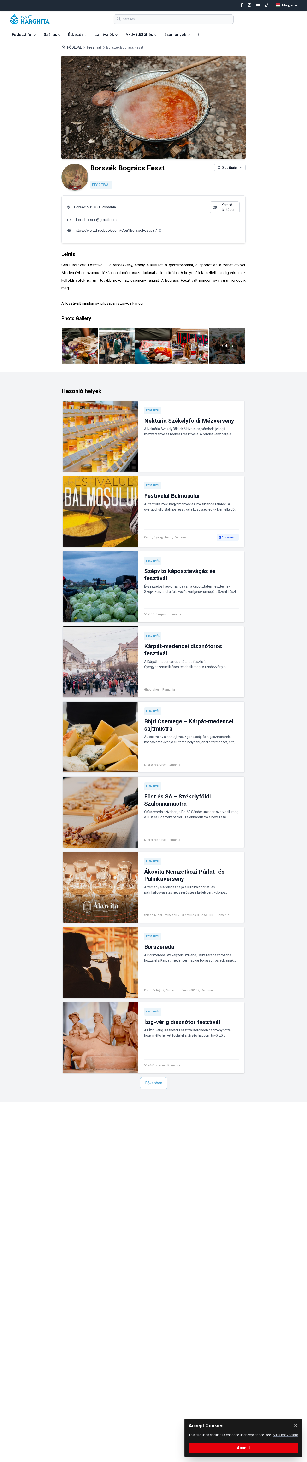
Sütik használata (285, 1435)
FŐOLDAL (74, 47)
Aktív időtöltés (139, 34)
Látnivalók (105, 34)
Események (176, 34)
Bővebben (153, 1083)
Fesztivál (94, 47)
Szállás (51, 34)
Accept (243, 1447)
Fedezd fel (22, 34)
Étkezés (76, 34)
